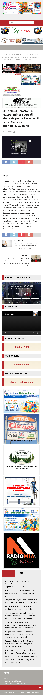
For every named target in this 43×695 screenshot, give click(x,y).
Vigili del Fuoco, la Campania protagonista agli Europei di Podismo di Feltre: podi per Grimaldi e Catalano (20, 625)
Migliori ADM (22, 347)
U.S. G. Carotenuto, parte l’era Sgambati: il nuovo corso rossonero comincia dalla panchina (21, 593)
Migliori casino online (22, 382)
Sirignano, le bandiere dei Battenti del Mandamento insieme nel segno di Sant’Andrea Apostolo (19, 643)
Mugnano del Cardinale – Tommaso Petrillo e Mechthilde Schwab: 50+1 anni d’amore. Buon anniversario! (20, 634)
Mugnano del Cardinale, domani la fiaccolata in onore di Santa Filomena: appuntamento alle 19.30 (19, 584)
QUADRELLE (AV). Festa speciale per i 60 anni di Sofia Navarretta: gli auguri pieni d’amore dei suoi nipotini (21, 659)
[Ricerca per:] (21, 22)
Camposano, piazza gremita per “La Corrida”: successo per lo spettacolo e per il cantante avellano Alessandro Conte (21, 615)
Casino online (22, 364)
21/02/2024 (7, 132)
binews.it (18, 132)
